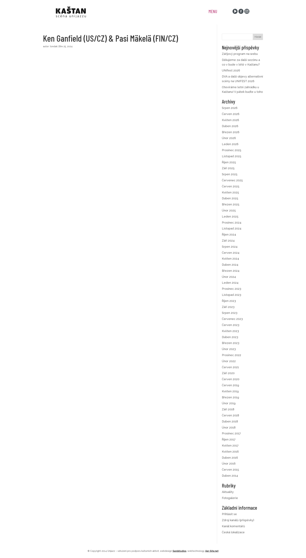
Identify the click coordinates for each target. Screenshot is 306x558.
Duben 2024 (230, 264)
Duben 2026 (230, 126)
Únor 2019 (229, 403)
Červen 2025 (230, 186)
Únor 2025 (229, 210)
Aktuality (228, 492)
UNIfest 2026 (231, 70)
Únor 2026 (229, 138)
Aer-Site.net (212, 551)
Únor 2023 (229, 349)
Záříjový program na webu (240, 53)
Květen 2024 (230, 258)
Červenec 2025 (232, 180)
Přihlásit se (229, 514)
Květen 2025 (230, 192)
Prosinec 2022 (231, 355)
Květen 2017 (230, 445)
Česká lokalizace (233, 532)
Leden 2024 (230, 282)
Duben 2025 (230, 198)
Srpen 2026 (229, 108)
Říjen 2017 (229, 439)
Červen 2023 (230, 325)
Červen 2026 (230, 114)
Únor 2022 (229, 361)
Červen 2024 (230, 252)
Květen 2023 (230, 331)
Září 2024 (228, 240)
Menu (212, 11)
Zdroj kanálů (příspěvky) (238, 520)
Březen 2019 (230, 397)
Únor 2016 (229, 463)
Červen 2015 (230, 469)
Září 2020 (228, 373)
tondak (53, 46)
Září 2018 (228, 409)
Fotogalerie (230, 498)
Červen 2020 (230, 379)
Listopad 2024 (231, 228)
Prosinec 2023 (231, 288)
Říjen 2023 (229, 301)
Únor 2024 (229, 276)
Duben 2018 (230, 421)
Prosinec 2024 (231, 222)
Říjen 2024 (229, 234)
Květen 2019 (230, 391)
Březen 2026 (230, 132)
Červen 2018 (230, 415)
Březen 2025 (230, 204)
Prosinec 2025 (231, 150)
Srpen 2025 (229, 174)
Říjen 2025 (229, 162)
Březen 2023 (230, 343)
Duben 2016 (230, 457)
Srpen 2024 (229, 246)
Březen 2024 (230, 270)
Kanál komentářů (233, 526)
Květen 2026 (230, 120)
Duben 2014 (230, 475)
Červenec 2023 (232, 319)
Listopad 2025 (231, 156)
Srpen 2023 (229, 312)
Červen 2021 (230, 367)
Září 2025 (228, 168)
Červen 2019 (230, 385)
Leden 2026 (230, 144)
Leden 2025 (230, 216)
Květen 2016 (230, 451)
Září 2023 (228, 307)
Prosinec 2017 (231, 433)
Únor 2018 (229, 427)
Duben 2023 (230, 337)
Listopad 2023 (231, 294)
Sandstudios (179, 551)
